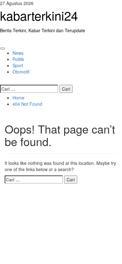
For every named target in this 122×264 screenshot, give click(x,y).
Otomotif (21, 72)
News (18, 53)
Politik (18, 59)
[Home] (1, 40)
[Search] (1, 81)
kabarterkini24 (39, 15)
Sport (18, 65)
